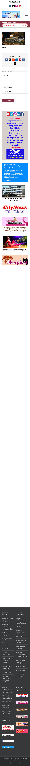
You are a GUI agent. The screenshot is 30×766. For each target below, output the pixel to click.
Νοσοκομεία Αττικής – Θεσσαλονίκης (8, 627)
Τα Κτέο (19, 627)
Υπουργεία (20, 636)
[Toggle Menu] (26, 15)
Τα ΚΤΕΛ (6, 648)
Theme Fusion (24, 758)
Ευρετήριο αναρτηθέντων (8, 697)
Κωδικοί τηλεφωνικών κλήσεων (7, 679)
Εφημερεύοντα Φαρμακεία (8, 620)
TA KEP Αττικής (5, 634)
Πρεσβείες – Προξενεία (21, 675)
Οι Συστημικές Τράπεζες (22, 641)
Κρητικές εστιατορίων (7, 707)
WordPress (22, 760)
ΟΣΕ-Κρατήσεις (6, 653)
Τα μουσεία (7, 672)
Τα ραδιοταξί (7, 639)
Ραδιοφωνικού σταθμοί (8, 668)
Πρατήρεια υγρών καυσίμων (6, 661)
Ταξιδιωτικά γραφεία (21, 647)
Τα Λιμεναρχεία (7, 644)
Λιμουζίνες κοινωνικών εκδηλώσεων (21, 621)
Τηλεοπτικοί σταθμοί (21, 662)
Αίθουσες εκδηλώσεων (21, 632)
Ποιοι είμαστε (7, 702)
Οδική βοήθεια (22, 666)
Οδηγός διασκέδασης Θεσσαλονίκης (22, 655)
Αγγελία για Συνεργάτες (7, 713)
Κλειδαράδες (21, 670)
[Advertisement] (15, 329)
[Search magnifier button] (26, 25)
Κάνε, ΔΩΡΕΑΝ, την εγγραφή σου (8, 690)
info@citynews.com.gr (15, 2)
